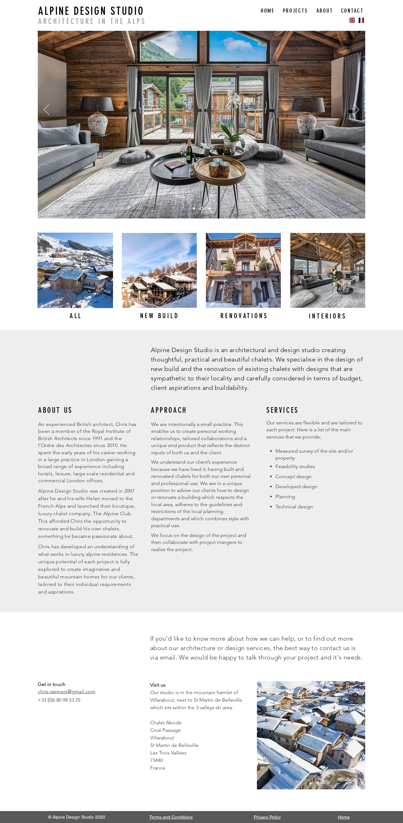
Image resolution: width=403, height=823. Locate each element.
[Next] (356, 110)
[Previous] (46, 110)
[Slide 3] (209, 208)
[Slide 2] (201, 208)
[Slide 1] (194, 208)
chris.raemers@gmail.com (66, 691)
